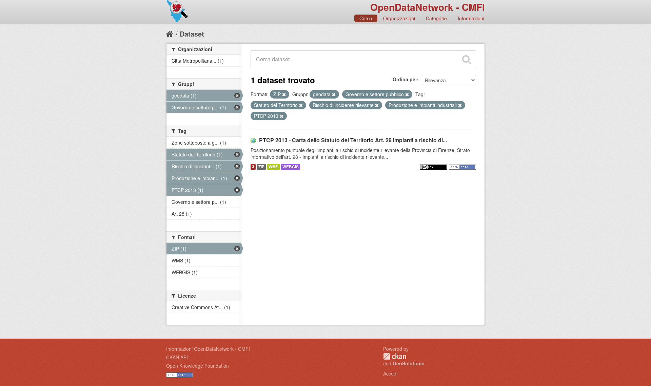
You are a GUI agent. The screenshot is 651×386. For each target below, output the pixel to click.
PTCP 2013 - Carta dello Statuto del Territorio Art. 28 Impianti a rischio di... (353, 140)
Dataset (192, 34)
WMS (273, 167)
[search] (466, 59)
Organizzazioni (399, 18)
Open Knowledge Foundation (197, 365)
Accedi (390, 373)
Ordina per (405, 79)
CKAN (394, 356)
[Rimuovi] (284, 94)
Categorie (436, 18)
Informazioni (471, 18)
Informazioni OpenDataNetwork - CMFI (208, 348)
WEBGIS (290, 167)
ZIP (261, 167)
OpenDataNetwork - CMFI (427, 7)
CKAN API (177, 357)
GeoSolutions (409, 363)
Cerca (365, 18)
